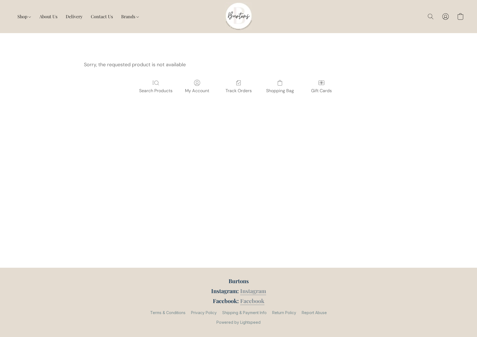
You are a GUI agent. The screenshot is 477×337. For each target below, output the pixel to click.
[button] (238, 16)
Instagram (253, 290)
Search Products (156, 91)
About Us (48, 16)
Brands (128, 16)
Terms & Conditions (168, 312)
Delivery (74, 16)
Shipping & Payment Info (244, 312)
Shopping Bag (280, 91)
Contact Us (102, 16)
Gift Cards (321, 91)
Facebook (252, 300)
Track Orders (239, 91)
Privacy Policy (204, 312)
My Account (197, 91)
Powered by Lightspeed (238, 322)
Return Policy (284, 312)
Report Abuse (314, 312)
